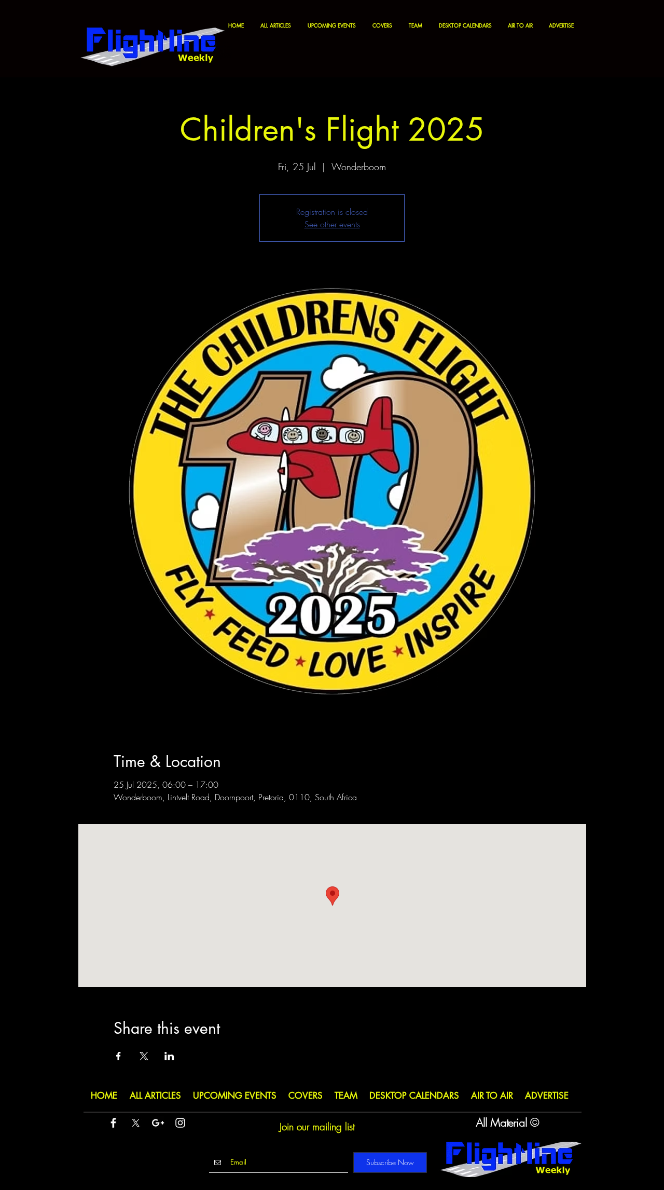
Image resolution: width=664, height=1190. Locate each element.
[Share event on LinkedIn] (169, 1056)
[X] (135, 1122)
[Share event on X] (144, 1056)
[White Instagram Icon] (180, 1122)
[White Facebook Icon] (113, 1122)
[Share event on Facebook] (118, 1056)
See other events (332, 224)
